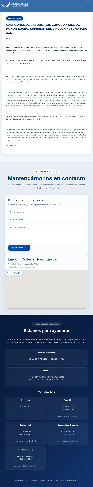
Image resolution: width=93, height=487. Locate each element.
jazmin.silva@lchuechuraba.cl (25, 441)
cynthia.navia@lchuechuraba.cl (68, 441)
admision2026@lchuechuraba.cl (68, 416)
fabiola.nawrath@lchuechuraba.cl (25, 466)
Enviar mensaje (19, 248)
